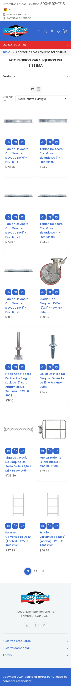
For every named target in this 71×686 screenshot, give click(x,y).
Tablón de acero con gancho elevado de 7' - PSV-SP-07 (51, 155)
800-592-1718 (52, 3)
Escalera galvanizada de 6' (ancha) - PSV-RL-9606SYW (52, 538)
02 (35, 571)
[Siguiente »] (43, 571)
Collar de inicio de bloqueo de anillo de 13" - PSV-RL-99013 (52, 380)
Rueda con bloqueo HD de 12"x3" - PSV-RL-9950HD (51, 305)
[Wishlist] (58, 31)
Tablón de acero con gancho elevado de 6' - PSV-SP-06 (16, 230)
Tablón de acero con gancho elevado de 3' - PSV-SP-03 (16, 305)
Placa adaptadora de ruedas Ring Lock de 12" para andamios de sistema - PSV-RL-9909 (18, 384)
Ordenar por (8, 98)
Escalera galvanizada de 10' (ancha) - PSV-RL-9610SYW (18, 538)
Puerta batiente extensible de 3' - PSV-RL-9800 (51, 462)
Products (9, 76)
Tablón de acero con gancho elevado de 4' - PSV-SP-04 (51, 230)
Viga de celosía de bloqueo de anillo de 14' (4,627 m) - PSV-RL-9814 (18, 464)
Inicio (6, 52)
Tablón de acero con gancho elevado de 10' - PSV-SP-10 (16, 155)
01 (28, 571)
